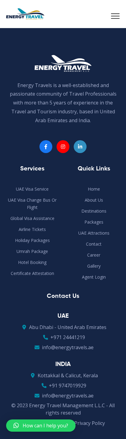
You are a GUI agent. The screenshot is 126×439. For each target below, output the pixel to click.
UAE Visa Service (32, 189)
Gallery (94, 266)
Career (93, 255)
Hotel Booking (32, 262)
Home (94, 189)
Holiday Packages (32, 240)
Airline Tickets (32, 229)
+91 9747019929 (67, 385)
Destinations (93, 211)
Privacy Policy (89, 423)
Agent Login (94, 277)
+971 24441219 (67, 337)
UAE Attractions (93, 233)
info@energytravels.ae (68, 347)
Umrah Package (32, 251)
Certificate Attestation (32, 273)
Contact (94, 244)
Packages (93, 222)
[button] (41, 425)
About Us (94, 200)
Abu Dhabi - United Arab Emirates (67, 327)
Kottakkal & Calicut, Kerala (68, 375)
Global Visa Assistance (32, 218)
